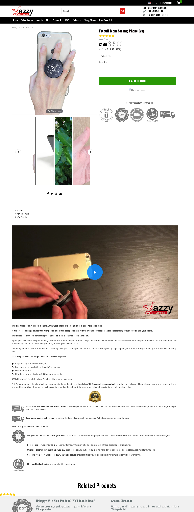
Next (90, 152)
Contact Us (57, 20)
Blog (48, 20)
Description (19, 210)
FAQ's (67, 20)
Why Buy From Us (21, 217)
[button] (107, 36)
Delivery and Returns (22, 213)
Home (15, 20)
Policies (76, 20)
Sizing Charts (90, 20)
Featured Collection (25, 27)
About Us (39, 20)
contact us (51, 444)
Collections (26, 20)
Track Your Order (106, 20)
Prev (18, 152)
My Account (167, 2)
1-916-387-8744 (154, 11)
